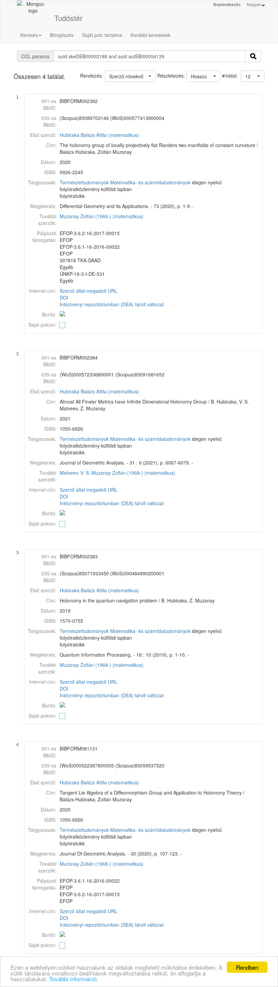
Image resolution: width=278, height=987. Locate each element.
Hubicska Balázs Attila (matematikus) (99, 134)
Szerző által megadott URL (88, 290)
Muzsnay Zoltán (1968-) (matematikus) (101, 216)
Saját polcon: (42, 324)
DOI (64, 297)
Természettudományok (84, 182)
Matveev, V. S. (75, 472)
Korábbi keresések (151, 35)
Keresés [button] (29, 35)
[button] (252, 76)
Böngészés (62, 35)
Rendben (247, 967)
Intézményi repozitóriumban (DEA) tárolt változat (112, 304)
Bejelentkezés (227, 4)
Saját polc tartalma (102, 35)
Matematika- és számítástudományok (150, 182)
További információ (73, 978)
